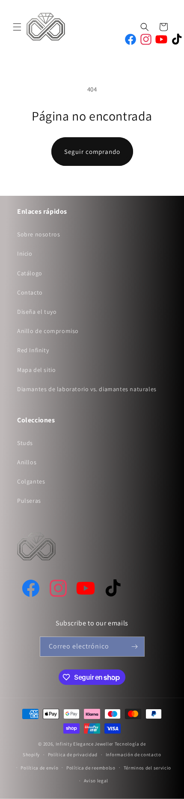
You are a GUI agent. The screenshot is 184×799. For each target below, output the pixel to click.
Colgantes (31, 481)
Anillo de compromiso (48, 331)
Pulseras (29, 500)
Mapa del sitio (36, 370)
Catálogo (29, 273)
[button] (17, 27)
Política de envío (39, 768)
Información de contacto (133, 755)
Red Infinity (33, 350)
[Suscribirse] (134, 647)
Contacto (30, 292)
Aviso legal (96, 781)
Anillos (26, 462)
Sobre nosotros (38, 234)
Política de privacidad (73, 755)
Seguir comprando (92, 151)
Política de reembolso (91, 768)
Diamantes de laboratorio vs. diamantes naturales (87, 389)
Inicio (25, 253)
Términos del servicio (148, 768)
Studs (25, 443)
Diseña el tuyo (36, 311)
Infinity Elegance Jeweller (84, 744)
